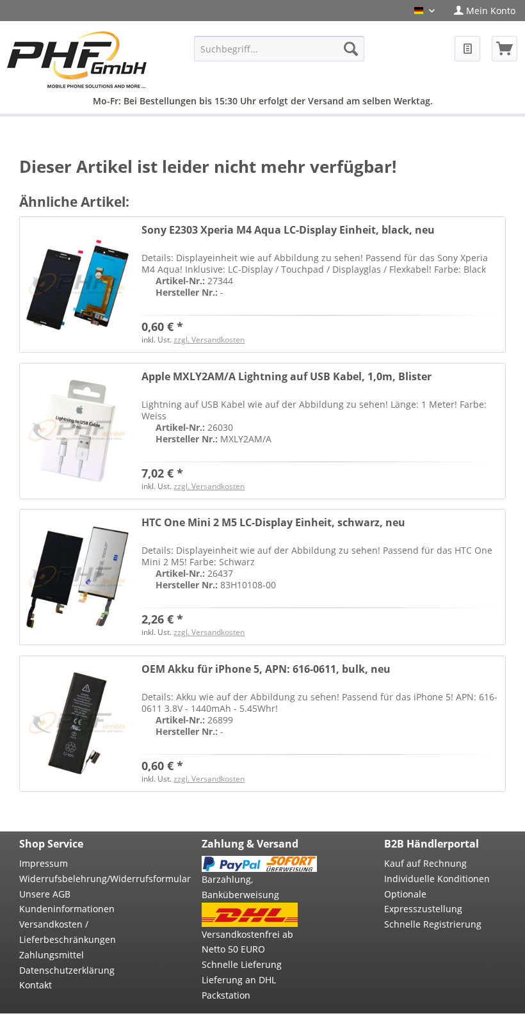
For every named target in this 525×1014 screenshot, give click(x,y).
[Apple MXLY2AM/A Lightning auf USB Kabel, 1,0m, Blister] (77, 431)
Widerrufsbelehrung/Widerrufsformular (76, 879)
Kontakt (35, 985)
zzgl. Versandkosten (209, 339)
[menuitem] (484, 11)
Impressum (43, 863)
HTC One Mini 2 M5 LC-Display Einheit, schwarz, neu (273, 522)
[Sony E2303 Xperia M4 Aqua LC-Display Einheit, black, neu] (77, 284)
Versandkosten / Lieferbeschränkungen (67, 932)
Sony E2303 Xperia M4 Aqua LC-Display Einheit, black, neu (288, 230)
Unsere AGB (44, 894)
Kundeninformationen (67, 909)
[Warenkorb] (504, 48)
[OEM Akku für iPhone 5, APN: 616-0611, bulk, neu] (77, 724)
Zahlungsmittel (51, 955)
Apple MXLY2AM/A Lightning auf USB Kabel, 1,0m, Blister (286, 376)
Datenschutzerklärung (67, 970)
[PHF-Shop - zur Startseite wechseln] (76, 60)
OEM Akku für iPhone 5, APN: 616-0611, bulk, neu (266, 669)
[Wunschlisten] (467, 48)
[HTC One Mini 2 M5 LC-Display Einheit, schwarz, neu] (77, 577)
